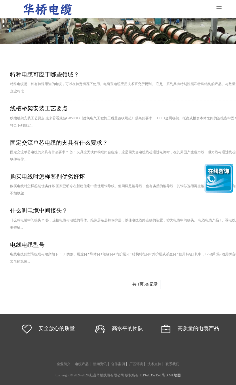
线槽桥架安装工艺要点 (39, 108)
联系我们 (172, 364)
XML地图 (173, 375)
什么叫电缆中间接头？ (39, 210)
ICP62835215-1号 (152, 375)
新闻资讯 (100, 364)
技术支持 (154, 364)
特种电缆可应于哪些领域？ (44, 74)
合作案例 (118, 364)
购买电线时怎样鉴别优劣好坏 (47, 176)
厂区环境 (136, 364)
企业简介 (64, 364)
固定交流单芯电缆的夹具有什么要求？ (59, 142)
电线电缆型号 (27, 245)
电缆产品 (82, 364)
